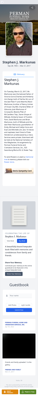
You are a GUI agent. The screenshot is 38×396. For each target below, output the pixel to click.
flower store (9, 162)
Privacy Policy (13, 387)
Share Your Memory (14, 274)
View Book (10, 241)
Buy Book (22, 241)
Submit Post (19, 310)
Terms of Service (25, 387)
